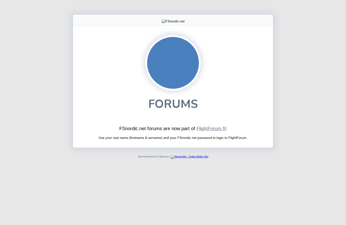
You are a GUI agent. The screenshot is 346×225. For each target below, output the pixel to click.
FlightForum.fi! (212, 128)
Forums (173, 104)
